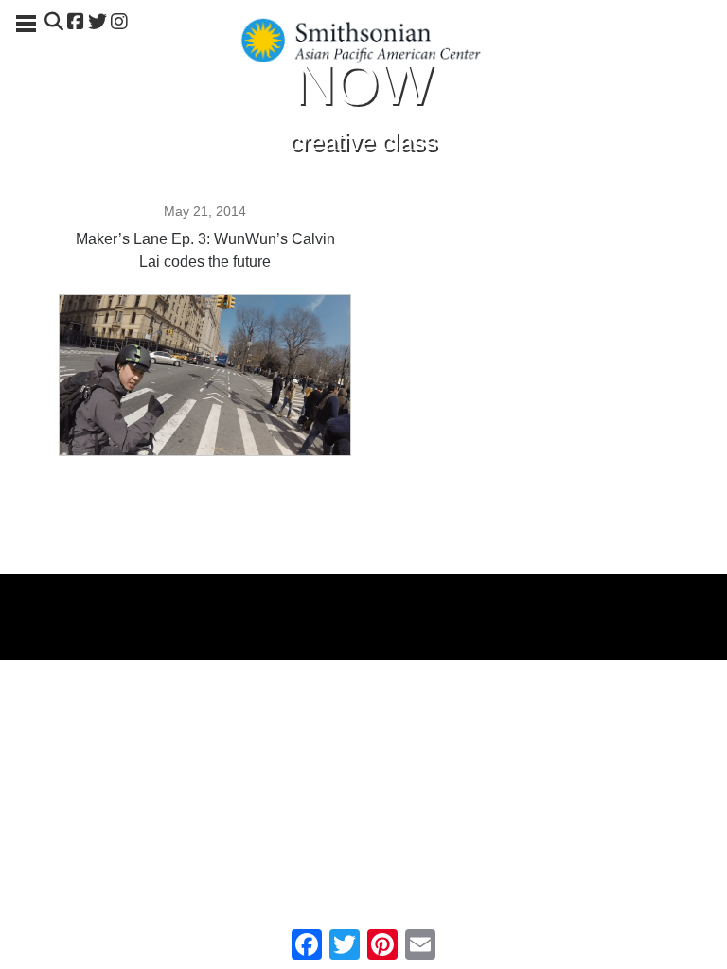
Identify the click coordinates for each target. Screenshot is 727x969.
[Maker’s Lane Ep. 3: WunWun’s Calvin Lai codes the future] (205, 449)
